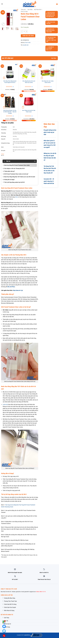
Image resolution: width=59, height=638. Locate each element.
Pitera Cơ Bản (24, 11)
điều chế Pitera (11, 286)
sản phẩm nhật (25, 45)
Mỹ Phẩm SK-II (37, 9)
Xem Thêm (53, 58)
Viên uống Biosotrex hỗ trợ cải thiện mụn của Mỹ (28, 81)
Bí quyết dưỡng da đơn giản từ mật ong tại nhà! (50, 132)
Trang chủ (23, 9)
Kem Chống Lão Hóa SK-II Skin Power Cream (28, 111)
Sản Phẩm (30, 9)
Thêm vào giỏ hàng (28, 35)
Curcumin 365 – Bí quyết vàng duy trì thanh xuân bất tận (49, 181)
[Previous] (3, 17)
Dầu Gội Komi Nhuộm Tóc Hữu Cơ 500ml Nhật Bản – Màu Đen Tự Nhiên (9, 112)
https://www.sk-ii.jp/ (18, 290)
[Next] (16, 17)
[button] (2, 4)
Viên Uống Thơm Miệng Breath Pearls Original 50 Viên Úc (9, 81)
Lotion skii (5, 404)
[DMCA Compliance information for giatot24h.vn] (36, 635)
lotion (16, 197)
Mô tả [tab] (2, 155)
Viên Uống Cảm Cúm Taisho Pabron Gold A (48, 81)
